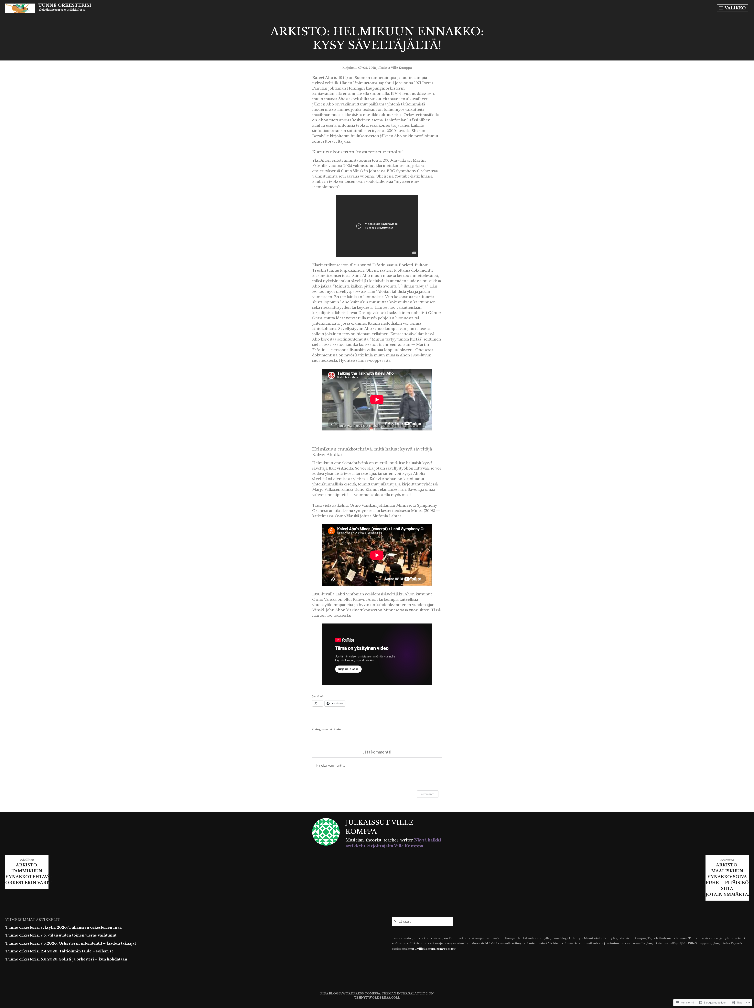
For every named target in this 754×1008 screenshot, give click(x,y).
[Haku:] (422, 921)
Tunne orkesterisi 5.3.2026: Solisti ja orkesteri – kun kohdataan (66, 959)
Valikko (735, 8)
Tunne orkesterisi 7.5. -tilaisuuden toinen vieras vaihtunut (60, 935)
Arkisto (335, 729)
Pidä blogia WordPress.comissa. (350, 993)
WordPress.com (384, 997)
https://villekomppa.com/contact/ (432, 948)
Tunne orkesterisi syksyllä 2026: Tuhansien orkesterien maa (63, 927)
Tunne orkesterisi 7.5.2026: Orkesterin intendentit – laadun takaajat (70, 943)
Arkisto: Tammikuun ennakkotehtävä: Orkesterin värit (26, 871)
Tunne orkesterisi (64, 5)
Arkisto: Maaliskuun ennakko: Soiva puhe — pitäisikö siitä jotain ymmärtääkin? (727, 877)
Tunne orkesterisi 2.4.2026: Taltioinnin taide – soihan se (59, 951)
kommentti (427, 794)
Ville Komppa (401, 68)
